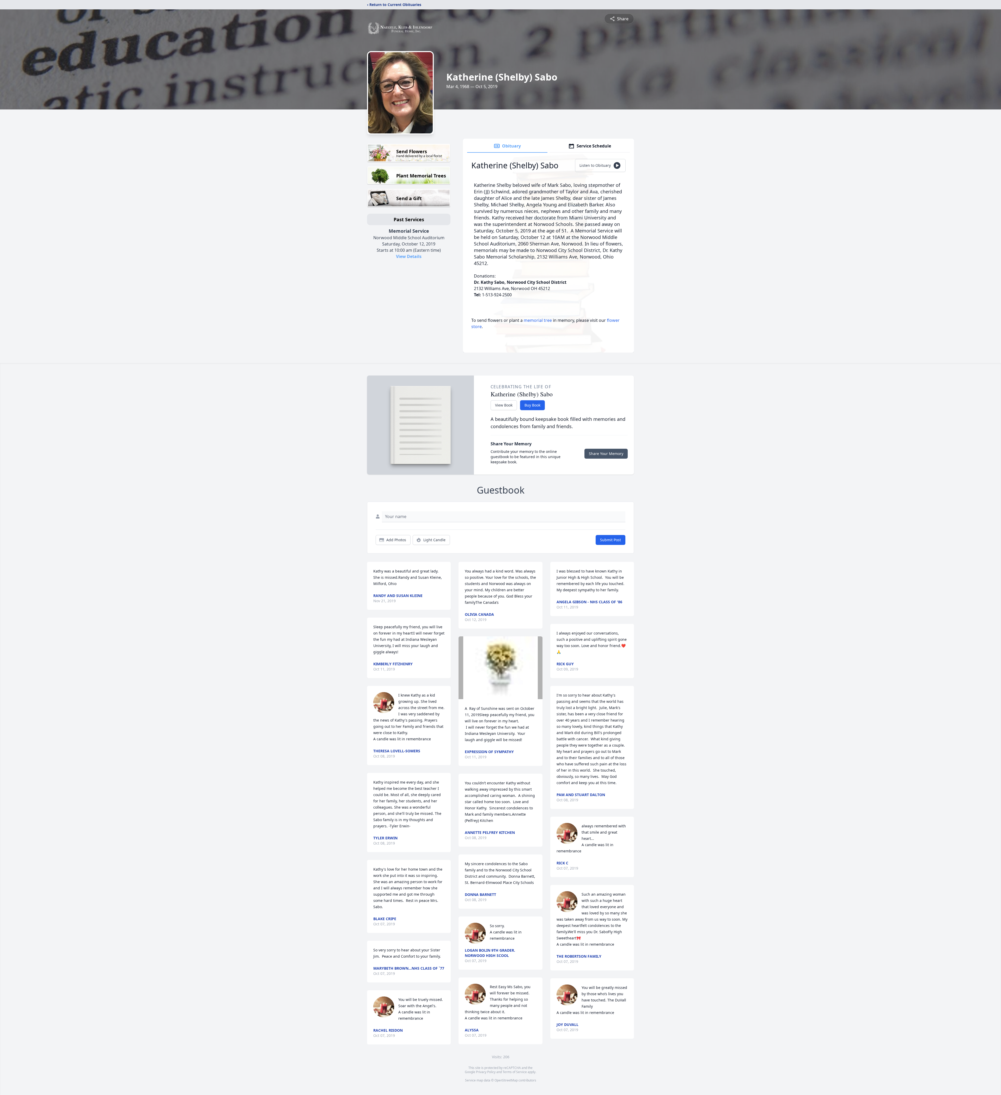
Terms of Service (515, 1072)
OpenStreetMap (506, 1080)
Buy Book (532, 405)
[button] (500, 667)
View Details (409, 256)
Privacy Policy (486, 1072)
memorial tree (538, 320)
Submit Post (610, 539)
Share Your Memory (606, 453)
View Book (503, 405)
